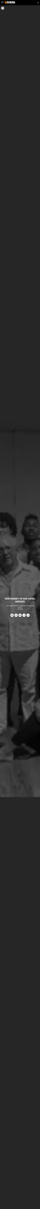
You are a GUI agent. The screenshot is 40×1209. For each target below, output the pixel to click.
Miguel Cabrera (14, 605)
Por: (7, 605)
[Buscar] (38, 2)
